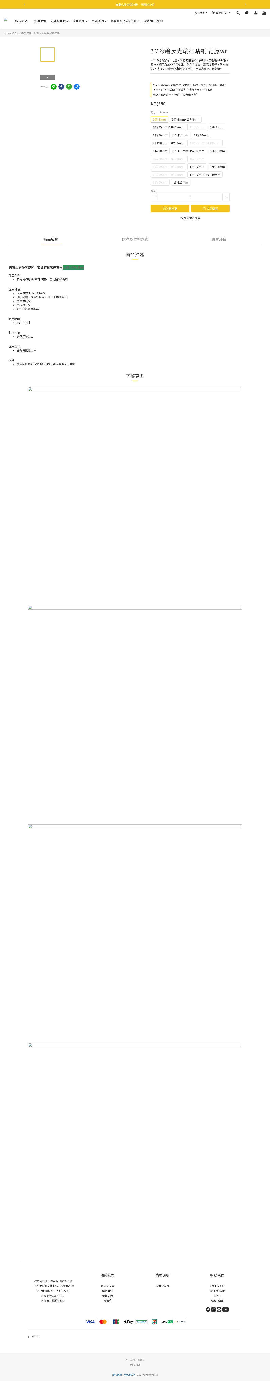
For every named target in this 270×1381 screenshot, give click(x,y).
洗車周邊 (40, 21)
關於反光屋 (107, 1286)
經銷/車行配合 (153, 21)
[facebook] (61, 87)
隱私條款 (117, 1374)
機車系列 (79, 21)
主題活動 (98, 21)
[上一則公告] (24, 4)
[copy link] (77, 87)
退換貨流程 (162, 1286)
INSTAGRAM (217, 1291)
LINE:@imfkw (73, 267)
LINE (217, 1296)
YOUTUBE (217, 1301)
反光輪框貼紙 (24, 33)
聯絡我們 (107, 1291)
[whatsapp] (69, 87)
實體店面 (107, 1296)
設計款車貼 (58, 21)
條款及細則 (129, 1374)
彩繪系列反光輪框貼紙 (47, 33)
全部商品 (9, 33)
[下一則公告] (245, 4)
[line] (54, 87)
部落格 (107, 1301)
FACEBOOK (217, 1286)
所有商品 (21, 21)
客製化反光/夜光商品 (125, 21)
